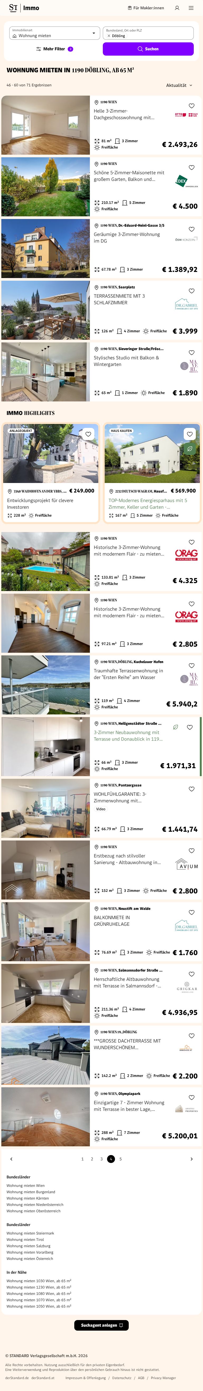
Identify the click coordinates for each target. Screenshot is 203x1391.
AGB (141, 1378)
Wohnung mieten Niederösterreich (35, 1204)
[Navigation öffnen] (191, 8)
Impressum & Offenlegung (86, 1378)
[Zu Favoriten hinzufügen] (192, 106)
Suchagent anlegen (99, 1325)
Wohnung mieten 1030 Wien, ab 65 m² (39, 1281)
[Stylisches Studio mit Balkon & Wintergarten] (101, 371)
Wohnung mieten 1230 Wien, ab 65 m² (39, 1287)
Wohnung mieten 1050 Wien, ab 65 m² (39, 1306)
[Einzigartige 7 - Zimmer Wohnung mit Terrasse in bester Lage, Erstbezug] (101, 1116)
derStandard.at (42, 1378)
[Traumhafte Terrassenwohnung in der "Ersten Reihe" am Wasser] (101, 684)
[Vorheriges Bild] (10, 125)
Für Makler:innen (148, 8)
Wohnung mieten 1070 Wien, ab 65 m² (39, 1300)
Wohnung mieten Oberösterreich (34, 1211)
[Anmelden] (177, 8)
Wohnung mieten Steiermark (30, 1233)
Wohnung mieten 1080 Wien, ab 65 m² (39, 1293)
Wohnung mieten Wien (26, 1185)
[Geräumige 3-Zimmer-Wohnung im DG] (101, 248)
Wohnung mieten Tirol (25, 1239)
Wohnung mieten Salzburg (28, 1246)
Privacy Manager (163, 1378)
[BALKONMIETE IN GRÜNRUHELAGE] (101, 931)
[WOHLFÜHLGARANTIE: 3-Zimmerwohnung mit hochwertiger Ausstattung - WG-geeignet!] (101, 808)
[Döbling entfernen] (109, 35)
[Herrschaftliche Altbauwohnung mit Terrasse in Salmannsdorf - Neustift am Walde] (101, 993)
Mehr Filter (57, 48)
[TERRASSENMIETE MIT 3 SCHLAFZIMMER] (101, 310)
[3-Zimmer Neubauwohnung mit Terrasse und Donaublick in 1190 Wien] (100, 746)
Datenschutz (121, 1378)
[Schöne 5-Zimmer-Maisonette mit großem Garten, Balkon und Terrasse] (101, 186)
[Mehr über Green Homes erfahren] (190, 449)
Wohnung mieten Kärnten (28, 1198)
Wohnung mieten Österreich (30, 1258)
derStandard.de (17, 1378)
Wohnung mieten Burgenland (31, 1192)
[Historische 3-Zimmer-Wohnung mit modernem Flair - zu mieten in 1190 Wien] (101, 561)
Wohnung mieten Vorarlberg (30, 1252)
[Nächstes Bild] (81, 125)
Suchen (152, 48)
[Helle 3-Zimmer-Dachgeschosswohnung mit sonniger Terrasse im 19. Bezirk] (101, 125)
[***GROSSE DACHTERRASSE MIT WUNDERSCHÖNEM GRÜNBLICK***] (101, 1055)
